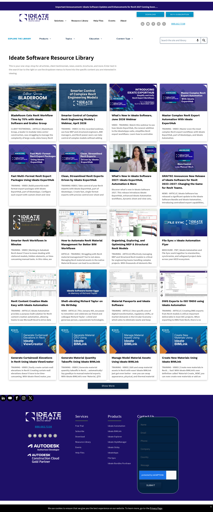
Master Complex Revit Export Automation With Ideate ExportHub (181, 119)
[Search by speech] (197, 40)
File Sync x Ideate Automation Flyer (181, 242)
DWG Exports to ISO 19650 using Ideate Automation (183, 303)
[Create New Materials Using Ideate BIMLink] (183, 340)
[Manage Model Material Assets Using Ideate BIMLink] (133, 340)
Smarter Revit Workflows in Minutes (29, 242)
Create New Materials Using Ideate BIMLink (179, 359)
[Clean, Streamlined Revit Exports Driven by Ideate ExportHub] (82, 158)
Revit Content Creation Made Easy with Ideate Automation (29, 303)
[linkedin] (142, 24)
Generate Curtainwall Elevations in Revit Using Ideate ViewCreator (32, 359)
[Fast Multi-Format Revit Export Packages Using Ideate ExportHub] (32, 158)
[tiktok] (55, 436)
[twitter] (164, 24)
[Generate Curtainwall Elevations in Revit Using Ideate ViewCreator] (32, 340)
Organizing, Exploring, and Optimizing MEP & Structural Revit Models (130, 244)
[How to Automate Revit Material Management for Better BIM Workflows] (82, 222)
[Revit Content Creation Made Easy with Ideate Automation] (32, 283)
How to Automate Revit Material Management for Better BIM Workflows (81, 244)
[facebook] (153, 24)
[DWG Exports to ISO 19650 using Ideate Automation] (183, 283)
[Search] (204, 40)
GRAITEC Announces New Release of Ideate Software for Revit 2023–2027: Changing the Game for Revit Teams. (183, 181)
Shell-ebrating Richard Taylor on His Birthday (82, 303)
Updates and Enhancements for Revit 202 (119, 6)
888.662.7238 (178, 23)
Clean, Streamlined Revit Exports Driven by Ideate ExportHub (82, 177)
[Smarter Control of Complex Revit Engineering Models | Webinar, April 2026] (82, 97)
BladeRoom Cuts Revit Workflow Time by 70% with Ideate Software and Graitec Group (32, 119)
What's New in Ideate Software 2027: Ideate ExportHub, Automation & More (131, 179)
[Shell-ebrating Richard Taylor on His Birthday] (82, 283)
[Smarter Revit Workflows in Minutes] (32, 222)
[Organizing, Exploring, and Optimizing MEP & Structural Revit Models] (133, 222)
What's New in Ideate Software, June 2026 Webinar (132, 117)
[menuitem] (60, 20)
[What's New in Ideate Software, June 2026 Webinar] (133, 97)
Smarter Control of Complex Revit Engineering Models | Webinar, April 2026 (79, 119)
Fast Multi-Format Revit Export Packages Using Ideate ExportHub (32, 177)
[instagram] (159, 24)
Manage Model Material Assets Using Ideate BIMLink (131, 359)
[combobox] (180, 40)
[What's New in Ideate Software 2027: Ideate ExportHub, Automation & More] (133, 158)
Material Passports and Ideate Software (131, 303)
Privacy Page (156, 508)
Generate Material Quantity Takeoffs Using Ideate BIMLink (80, 359)
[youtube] (148, 24)
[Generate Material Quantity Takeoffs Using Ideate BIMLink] (82, 340)
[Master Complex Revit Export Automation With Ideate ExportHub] (183, 97)
